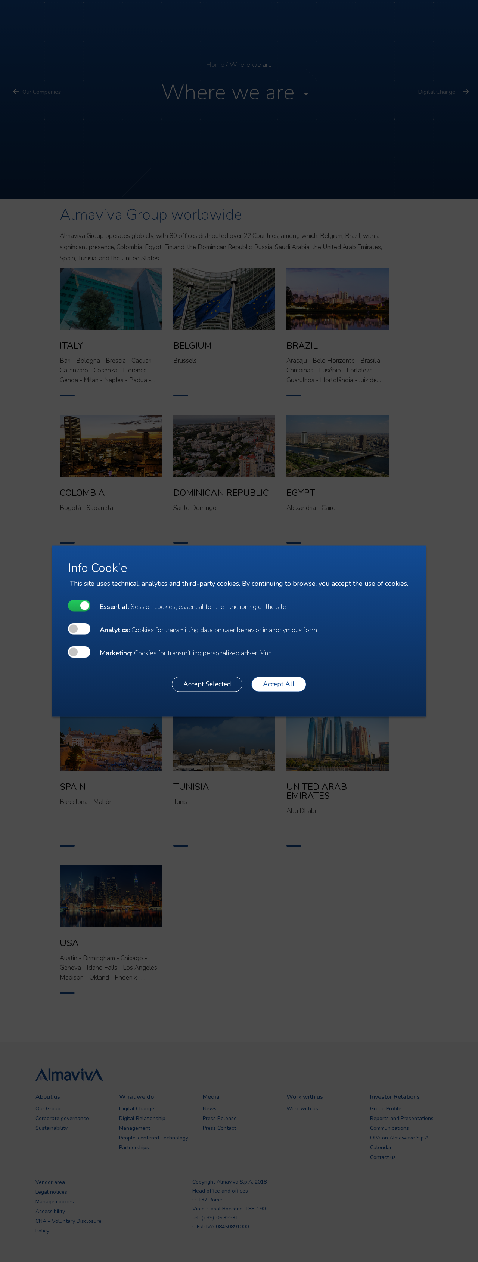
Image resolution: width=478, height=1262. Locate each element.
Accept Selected (207, 684)
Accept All (279, 684)
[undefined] (79, 605)
